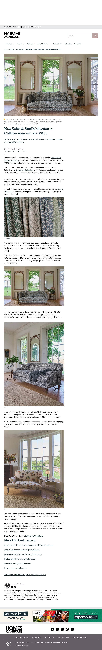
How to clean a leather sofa (15, 568)
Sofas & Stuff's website (34, 536)
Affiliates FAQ (33, 124)
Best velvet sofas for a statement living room (23, 554)
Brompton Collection (24, 170)
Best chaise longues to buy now (17, 563)
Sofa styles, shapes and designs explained (21, 550)
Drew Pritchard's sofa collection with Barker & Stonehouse (28, 545)
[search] (95, 35)
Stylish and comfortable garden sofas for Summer (25, 574)
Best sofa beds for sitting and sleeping (20, 559)
